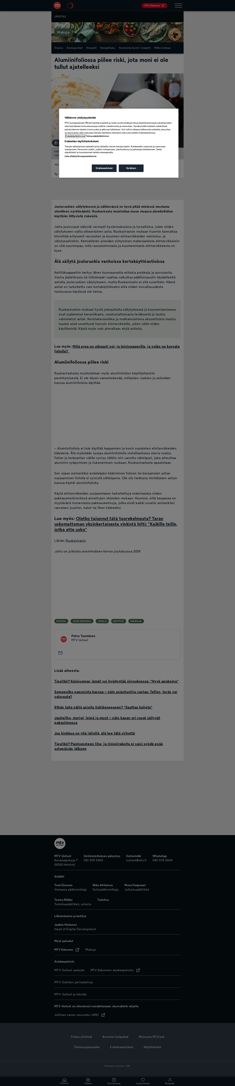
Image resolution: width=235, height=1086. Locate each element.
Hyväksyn (131, 168)
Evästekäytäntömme (75, 136)
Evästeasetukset (104, 168)
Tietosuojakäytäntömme (97, 136)
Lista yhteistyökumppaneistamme (80, 156)
